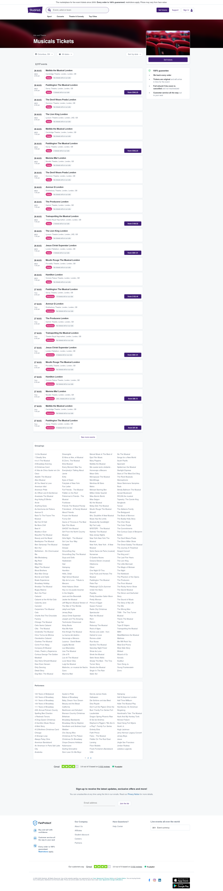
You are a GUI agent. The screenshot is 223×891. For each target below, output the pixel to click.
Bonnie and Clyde (42, 577)
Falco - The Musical (98, 736)
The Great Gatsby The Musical (129, 544)
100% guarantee (161, 70)
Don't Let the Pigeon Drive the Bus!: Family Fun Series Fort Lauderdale (102, 710)
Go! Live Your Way (69, 541)
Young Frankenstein (125, 667)
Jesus (119, 739)
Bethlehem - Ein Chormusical (46, 551)
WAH (119, 631)
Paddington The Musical (99, 580)
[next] (90, 758)
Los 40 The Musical (70, 657)
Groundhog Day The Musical (74, 554)
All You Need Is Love (43, 483)
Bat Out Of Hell (41, 522)
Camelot (38, 606)
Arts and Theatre (39, 35)
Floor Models (95, 745)
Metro (92, 486)
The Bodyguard (123, 512)
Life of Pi (65, 654)
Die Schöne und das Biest (100, 700)
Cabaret (38, 596)
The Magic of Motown (126, 567)
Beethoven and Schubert (72, 710)
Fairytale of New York (71, 483)
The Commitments (124, 528)
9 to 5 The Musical (42, 460)
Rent (92, 619)
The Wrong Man (123, 609)
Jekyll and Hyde (68, 609)
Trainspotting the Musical (127, 628)
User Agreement (98, 878)
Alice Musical (40, 480)
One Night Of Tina (97, 570)
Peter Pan (94, 583)
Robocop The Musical (98, 625)
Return (92, 622)
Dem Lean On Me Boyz (71, 752)
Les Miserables (68, 648)
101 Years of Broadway (44, 700)
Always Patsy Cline (42, 739)
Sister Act (93, 673)
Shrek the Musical (97, 654)
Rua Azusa (94, 641)
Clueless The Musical (43, 641)
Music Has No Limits (98, 518)
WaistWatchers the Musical (128, 635)
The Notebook (123, 573)
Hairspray (66, 567)
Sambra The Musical (98, 644)
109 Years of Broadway (44, 703)
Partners (78, 843)
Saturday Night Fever (98, 648)
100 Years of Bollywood (44, 694)
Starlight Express (124, 470)
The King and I (123, 554)
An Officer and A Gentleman (46, 493)
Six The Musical (123, 454)
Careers (78, 839)
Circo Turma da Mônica (44, 635)
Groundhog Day (68, 551)
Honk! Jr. (120, 726)
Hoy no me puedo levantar (73, 589)
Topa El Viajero (123, 625)
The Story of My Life (125, 602)
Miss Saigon (95, 499)
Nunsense (94, 554)
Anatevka (38, 752)
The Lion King (123, 560)
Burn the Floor (40, 593)
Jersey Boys (67, 612)
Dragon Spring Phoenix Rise (101, 716)
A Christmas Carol (42, 467)
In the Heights (68, 593)
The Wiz (120, 606)
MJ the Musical (96, 502)
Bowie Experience (42, 580)
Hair (64, 564)
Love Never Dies (69, 660)
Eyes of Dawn (67, 480)
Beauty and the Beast (43, 538)
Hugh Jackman (123, 729)
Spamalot (121, 463)
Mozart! (93, 512)
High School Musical (70, 577)
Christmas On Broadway (72, 739)
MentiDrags (94, 480)
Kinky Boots (67, 625)
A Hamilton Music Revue (45, 723)
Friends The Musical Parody (73, 505)
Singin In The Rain (97, 670)
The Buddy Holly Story (126, 518)
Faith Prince (94, 732)
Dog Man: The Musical (44, 673)
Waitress (120, 638)
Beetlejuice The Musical (44, 541)
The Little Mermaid (125, 564)
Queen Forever (96, 606)
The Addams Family (125, 509)
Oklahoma (94, 564)
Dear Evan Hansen (42, 664)
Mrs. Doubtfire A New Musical (102, 515)
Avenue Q (39, 512)
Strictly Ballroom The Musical (129, 489)
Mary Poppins (95, 460)
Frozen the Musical (70, 515)
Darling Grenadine (69, 748)
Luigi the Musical (69, 664)
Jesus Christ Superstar (71, 615)
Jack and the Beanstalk (71, 596)
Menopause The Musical (100, 476)
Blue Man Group (41, 573)
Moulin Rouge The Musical (101, 509)
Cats (36, 612)
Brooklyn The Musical (43, 586)
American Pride (41, 489)
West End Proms (124, 644)
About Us (79, 826)
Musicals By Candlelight (99, 522)
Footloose (66, 502)
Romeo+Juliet (95, 638)
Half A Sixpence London (127, 697)
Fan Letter (66, 486)
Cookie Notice (121, 878)
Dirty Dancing (40, 667)
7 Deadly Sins (40, 457)
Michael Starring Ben (98, 489)
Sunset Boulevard (124, 493)
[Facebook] (149, 883)
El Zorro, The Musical (71, 460)
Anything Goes (41, 505)
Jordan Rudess (123, 745)
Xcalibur (120, 660)
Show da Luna (95, 651)
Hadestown (66, 560)
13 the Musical (41, 454)
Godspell (65, 544)
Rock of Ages (95, 628)
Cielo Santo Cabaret (43, 625)
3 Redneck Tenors (42, 716)
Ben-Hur (38, 547)
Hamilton (65, 570)
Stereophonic (122, 480)
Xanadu (120, 657)
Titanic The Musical (125, 619)
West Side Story (123, 648)
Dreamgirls (66, 454)
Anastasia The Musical (44, 496)
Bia (36, 554)
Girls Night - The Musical (72, 538)
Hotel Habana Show (70, 586)
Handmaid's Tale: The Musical (129, 713)
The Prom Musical (124, 583)
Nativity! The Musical (98, 531)
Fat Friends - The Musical (72, 489)
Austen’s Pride (68, 694)
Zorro (119, 670)
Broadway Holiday (42, 583)
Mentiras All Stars (97, 483)
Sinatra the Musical (97, 667)
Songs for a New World (126, 457)
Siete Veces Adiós (97, 657)
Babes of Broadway (70, 697)
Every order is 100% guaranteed (118, 2)
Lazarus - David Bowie (71, 641)
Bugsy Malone (40, 589)
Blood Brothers (41, 570)
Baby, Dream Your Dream (72, 700)
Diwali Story (39, 670)
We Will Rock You (124, 641)
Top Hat (120, 622)
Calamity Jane (40, 602)
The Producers (123, 580)
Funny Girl (66, 518)
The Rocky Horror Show (127, 586)
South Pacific (122, 460)
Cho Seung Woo (69, 732)
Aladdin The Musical (43, 476)
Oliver (92, 567)
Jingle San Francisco (125, 742)
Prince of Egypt (96, 602)
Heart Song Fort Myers (126, 723)
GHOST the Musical (70, 528)
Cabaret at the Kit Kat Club (46, 599)
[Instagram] (154, 883)
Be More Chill (40, 525)
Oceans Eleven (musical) (100, 560)
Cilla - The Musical (42, 628)
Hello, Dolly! (67, 573)
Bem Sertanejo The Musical (46, 544)
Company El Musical (43, 648)
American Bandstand (43, 742)
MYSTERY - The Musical (100, 528)
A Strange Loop (41, 736)
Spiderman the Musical (126, 467)
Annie (37, 502)
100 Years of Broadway (44, 697)
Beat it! (37, 528)
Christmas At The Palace (72, 736)
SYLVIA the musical (125, 496)
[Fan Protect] (42, 823)
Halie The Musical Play (126, 703)
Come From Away (42, 644)
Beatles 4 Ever (41, 531)
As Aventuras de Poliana (45, 509)
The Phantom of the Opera (128, 577)
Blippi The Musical (42, 567)
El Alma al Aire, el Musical (72, 457)
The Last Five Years (125, 557)
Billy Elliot (38, 564)
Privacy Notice (133, 794)
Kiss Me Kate (67, 628)
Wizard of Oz (122, 654)
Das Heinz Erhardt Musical (45, 660)
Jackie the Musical (69, 599)
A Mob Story (40, 726)
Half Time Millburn (124, 700)
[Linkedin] (159, 883)
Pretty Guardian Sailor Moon (101, 596)
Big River (38, 560)
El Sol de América (97, 719)
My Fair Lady (95, 525)
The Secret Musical (125, 589)
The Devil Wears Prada (126, 538)
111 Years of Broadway (44, 706)
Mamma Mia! (67, 673)
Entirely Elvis (95, 729)
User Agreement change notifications (111, 880)
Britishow (66, 716)
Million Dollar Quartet (98, 493)
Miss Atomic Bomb (97, 496)
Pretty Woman (95, 599)
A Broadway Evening (43, 463)
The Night (121, 570)
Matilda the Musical (97, 463)
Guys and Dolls (68, 557)
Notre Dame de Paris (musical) (102, 551)
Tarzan (120, 505)
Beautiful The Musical (43, 535)
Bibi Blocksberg (41, 557)
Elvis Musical (67, 463)
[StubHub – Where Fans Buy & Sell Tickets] (35, 10)
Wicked (120, 651)
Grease (65, 547)
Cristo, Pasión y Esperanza (46, 651)
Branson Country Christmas (73, 713)
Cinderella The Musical (44, 631)
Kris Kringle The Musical (72, 631)
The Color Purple (124, 525)
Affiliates (78, 830)
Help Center (118, 826)
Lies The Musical (69, 651)
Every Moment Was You (72, 467)
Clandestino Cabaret (43, 638)
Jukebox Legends (124, 748)
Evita (64, 476)
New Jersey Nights (97, 535)
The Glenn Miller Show (126, 541)
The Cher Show (123, 522)
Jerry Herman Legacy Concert (129, 732)
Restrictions (43, 851)
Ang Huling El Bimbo (43, 499)
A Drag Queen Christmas (45, 719)
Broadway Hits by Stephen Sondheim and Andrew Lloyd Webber (74, 726)
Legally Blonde (68, 644)
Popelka (93, 593)
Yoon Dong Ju (123, 664)
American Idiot (40, 486)
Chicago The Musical (43, 622)
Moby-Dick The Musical (99, 505)
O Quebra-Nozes (97, 557)
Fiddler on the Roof (70, 493)
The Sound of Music (125, 599)
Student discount (82, 835)
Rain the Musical (96, 615)
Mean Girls (94, 473)
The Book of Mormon (125, 515)
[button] (168, 59)
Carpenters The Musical (44, 609)
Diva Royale (94, 703)
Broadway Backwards (71, 719)
